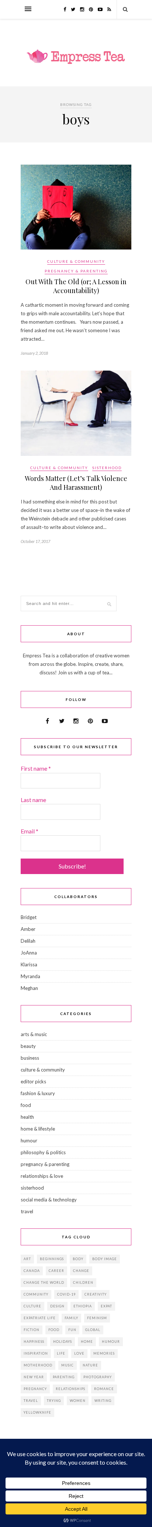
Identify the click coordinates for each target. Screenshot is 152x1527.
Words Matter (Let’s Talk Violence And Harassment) (76, 483)
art (27, 1259)
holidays (62, 1341)
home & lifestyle (38, 1129)
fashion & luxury (38, 1093)
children (83, 1282)
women (78, 1401)
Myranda (30, 976)
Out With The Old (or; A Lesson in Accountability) (76, 286)
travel (27, 1211)
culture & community (76, 261)
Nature (90, 1365)
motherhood (38, 1365)
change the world (44, 1282)
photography (97, 1377)
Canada (32, 1271)
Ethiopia (82, 1306)
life (61, 1353)
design (57, 1306)
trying (54, 1401)
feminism (97, 1318)
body (78, 1259)
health (27, 1117)
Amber (28, 929)
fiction (31, 1330)
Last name (33, 799)
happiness (34, 1341)
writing (102, 1401)
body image (104, 1259)
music (67, 1365)
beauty (28, 1046)
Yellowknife (37, 1412)
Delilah (28, 941)
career (56, 1271)
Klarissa (29, 964)
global (92, 1330)
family (71, 1318)
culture (32, 1306)
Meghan (29, 988)
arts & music (34, 1034)
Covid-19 (66, 1294)
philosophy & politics (43, 1152)
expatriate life (40, 1318)
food (26, 1105)
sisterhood (107, 467)
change (81, 1271)
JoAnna (29, 953)
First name (36, 768)
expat (106, 1306)
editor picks (33, 1081)
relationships (70, 1389)
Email (29, 831)
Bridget (29, 917)
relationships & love (42, 1176)
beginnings (52, 1259)
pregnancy (35, 1389)
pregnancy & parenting (76, 271)
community (36, 1294)
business (30, 1058)
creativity (95, 1294)
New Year (34, 1377)
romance (104, 1389)
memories (104, 1353)
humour (29, 1140)
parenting (64, 1377)
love (79, 1353)
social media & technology (49, 1200)
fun (72, 1330)
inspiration (36, 1353)
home (87, 1341)
